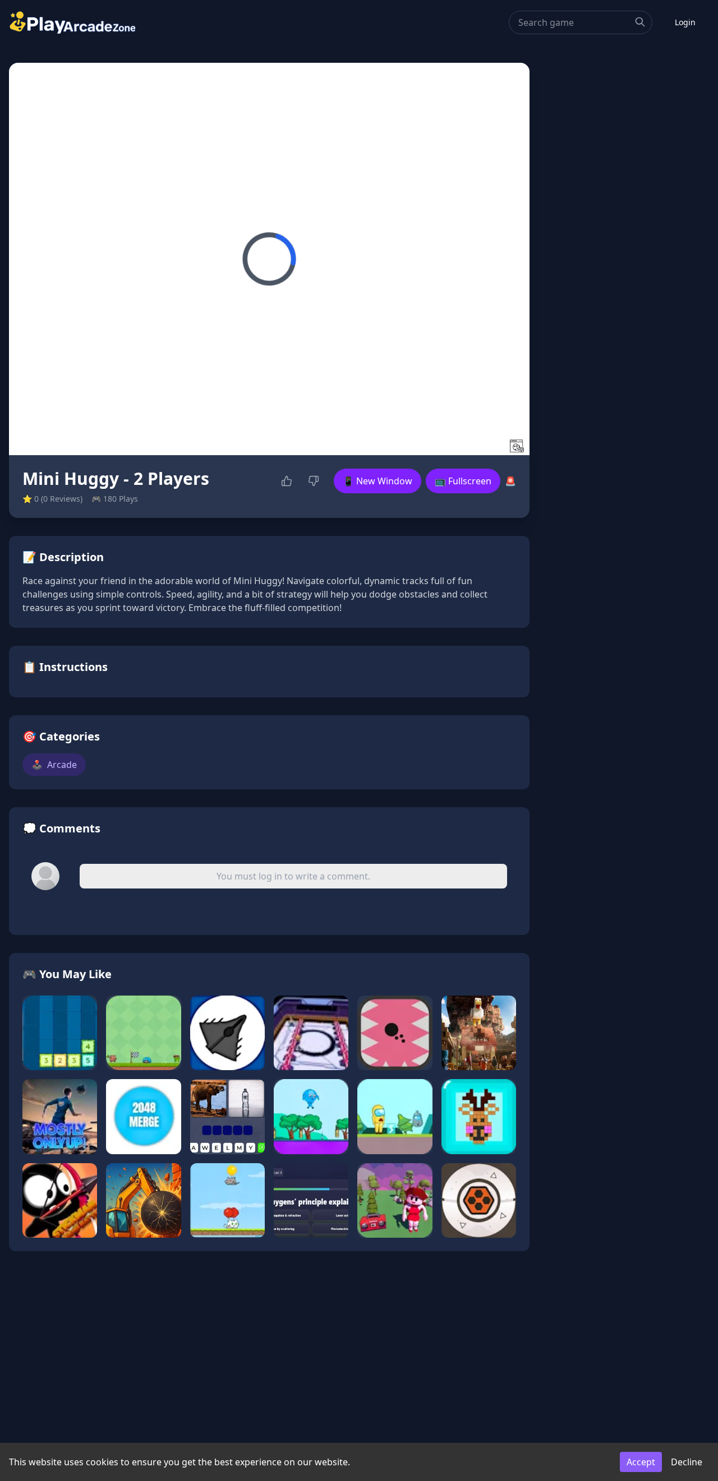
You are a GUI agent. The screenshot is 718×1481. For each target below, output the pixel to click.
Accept (641, 1462)
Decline (686, 1462)
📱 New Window (377, 481)
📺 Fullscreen (463, 481)
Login (685, 22)
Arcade (54, 764)
